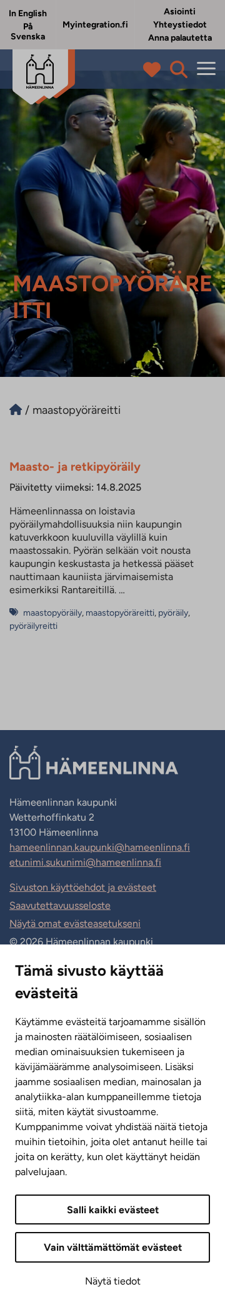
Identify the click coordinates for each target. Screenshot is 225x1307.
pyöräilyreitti (33, 626)
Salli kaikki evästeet (113, 1210)
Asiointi (180, 11)
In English (28, 13)
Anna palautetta (180, 38)
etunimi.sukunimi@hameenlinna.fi (85, 862)
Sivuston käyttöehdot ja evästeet (82, 887)
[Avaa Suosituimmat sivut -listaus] (154, 69)
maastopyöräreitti (120, 613)
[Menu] (206, 69)
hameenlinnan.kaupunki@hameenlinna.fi (99, 847)
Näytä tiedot (113, 1281)
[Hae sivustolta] (179, 69)
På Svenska (28, 31)
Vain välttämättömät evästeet (113, 1247)
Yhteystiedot (180, 24)
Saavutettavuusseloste (60, 905)
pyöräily (173, 613)
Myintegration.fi (95, 24)
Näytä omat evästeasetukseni (75, 923)
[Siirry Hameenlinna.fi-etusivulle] (15, 410)
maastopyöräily (52, 613)
